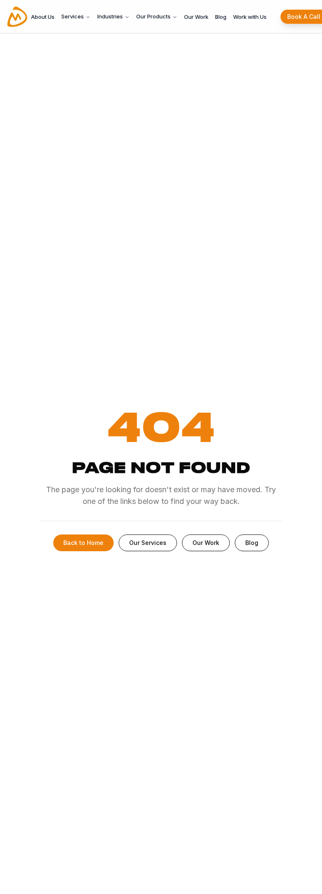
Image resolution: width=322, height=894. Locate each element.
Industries (110, 16)
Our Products (153, 16)
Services (72, 16)
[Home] (17, 16)
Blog (220, 16)
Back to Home (83, 542)
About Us (43, 16)
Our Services (147, 542)
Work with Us (250, 16)
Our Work (196, 16)
